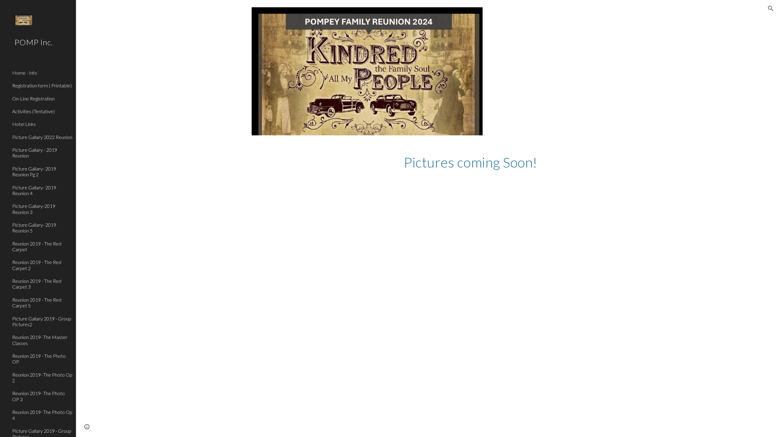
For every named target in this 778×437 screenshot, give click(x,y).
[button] (770, 8)
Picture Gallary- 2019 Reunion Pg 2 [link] (34, 171)
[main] (501, 162)
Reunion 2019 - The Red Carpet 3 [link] (36, 284)
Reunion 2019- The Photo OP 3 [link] (38, 396)
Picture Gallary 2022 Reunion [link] (42, 137)
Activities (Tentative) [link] (33, 111)
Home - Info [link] (24, 73)
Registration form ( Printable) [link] (42, 85)
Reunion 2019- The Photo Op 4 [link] (42, 415)
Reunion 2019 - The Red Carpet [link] (36, 246)
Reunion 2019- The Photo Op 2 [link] (42, 377)
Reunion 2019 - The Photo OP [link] (39, 358)
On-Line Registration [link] (33, 98)
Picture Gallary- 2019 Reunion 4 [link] (34, 190)
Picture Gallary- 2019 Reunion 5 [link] (34, 227)
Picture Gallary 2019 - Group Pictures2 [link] (41, 321)
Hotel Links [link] (24, 124)
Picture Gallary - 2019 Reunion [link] (34, 152)
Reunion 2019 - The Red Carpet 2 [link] (36, 265)
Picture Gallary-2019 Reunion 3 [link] (33, 209)
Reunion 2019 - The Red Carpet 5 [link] (36, 302)
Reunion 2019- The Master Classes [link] (39, 340)
